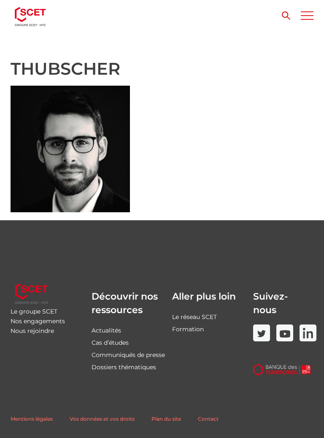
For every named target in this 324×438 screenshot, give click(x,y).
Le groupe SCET (34, 311)
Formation (188, 329)
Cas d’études (110, 342)
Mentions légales (32, 419)
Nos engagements (38, 321)
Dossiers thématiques (124, 367)
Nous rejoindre (32, 331)
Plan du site (166, 419)
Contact (208, 419)
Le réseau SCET (194, 317)
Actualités (106, 330)
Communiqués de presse (128, 355)
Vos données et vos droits (102, 419)
